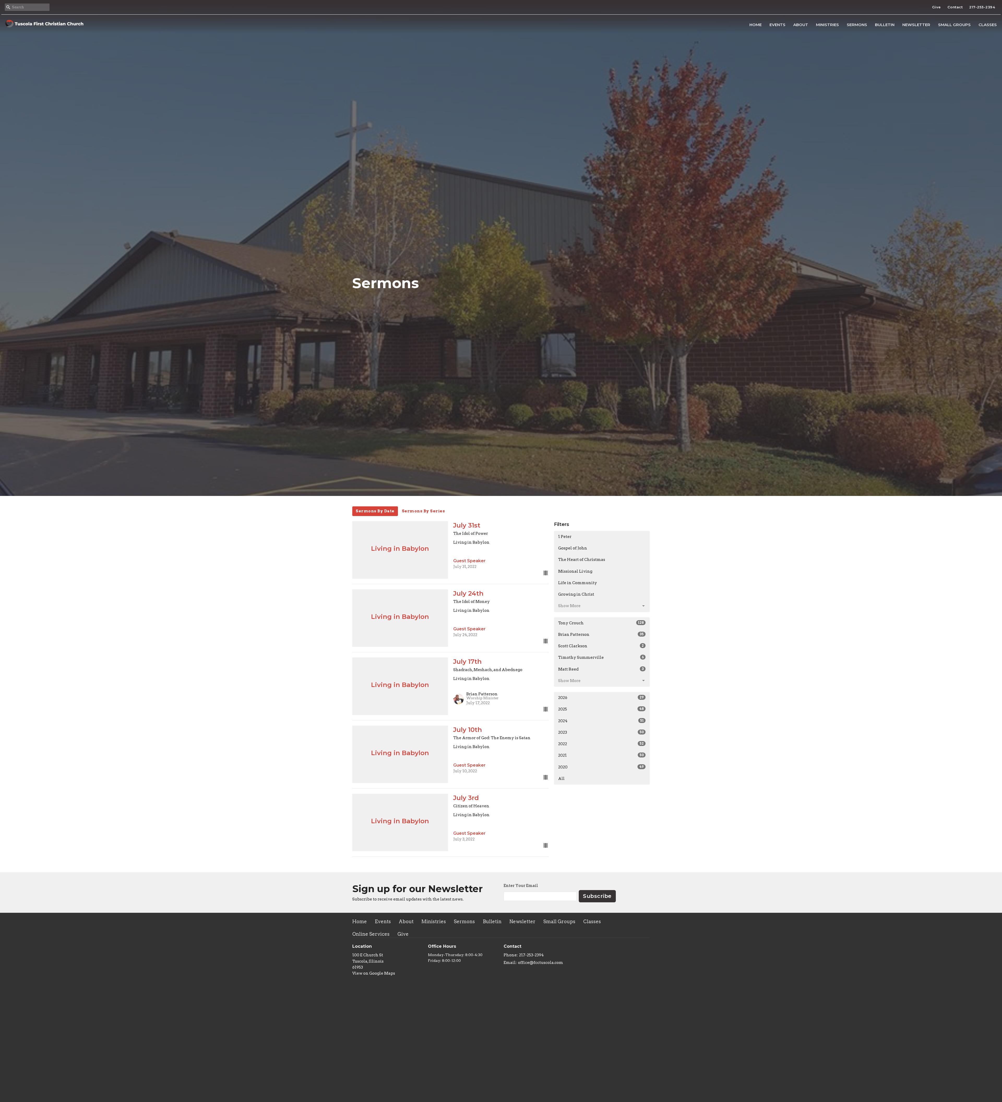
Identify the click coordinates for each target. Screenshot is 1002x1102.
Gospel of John (572, 548)
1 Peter (564, 536)
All (561, 778)
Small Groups (954, 24)
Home (755, 24)
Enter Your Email (521, 885)
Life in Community (577, 582)
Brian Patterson (601, 634)
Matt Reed (601, 669)
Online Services (371, 934)
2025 (601, 709)
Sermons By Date (375, 511)
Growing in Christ (576, 594)
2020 (601, 767)
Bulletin (884, 24)
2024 (601, 721)
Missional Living (575, 571)
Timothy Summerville (601, 657)
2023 (601, 732)
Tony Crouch (601, 623)
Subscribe (597, 896)
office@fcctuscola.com (540, 962)
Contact (955, 7)
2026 (601, 697)
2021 (601, 755)
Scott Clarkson (601, 646)
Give (936, 7)
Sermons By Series (423, 511)
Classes (988, 24)
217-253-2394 (982, 7)
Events (777, 24)
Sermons (857, 24)
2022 (601, 744)
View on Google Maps (373, 973)
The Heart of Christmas (581, 559)
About (800, 24)
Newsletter (916, 24)
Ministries (827, 24)
